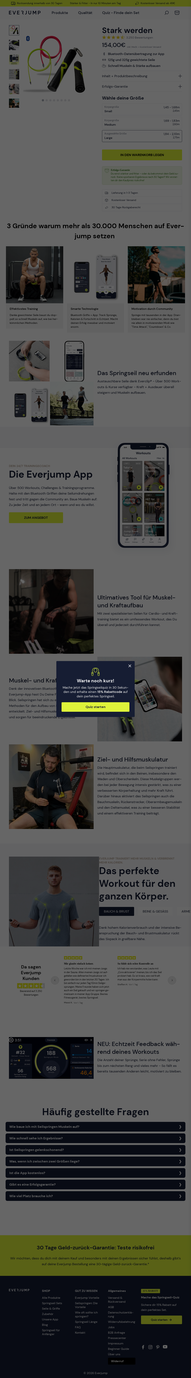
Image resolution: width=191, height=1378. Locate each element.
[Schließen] (130, 666)
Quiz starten (96, 707)
